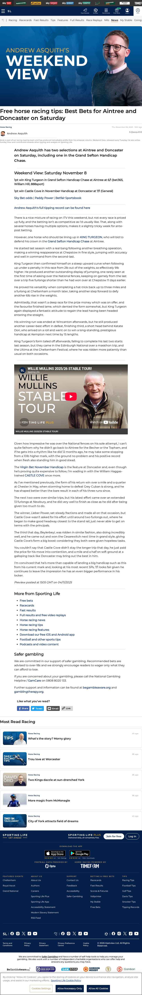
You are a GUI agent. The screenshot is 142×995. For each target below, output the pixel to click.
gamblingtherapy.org (28, 691)
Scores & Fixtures (99, 891)
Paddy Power (44, 198)
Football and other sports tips (40, 639)
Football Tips (129, 885)
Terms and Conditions (7, 944)
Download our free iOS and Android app (47, 634)
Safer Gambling (75, 896)
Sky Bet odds (23, 198)
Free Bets (95, 907)
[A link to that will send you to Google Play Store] (82, 855)
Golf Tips (126, 891)
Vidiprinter (95, 896)
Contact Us (72, 880)
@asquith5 (136, 132)
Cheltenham (9, 880)
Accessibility (73, 891)
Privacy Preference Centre (66, 944)
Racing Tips (128, 880)
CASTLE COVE (34, 475)
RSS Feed (36, 918)
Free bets (26, 600)
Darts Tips (127, 896)
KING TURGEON (91, 237)
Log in (132, 836)
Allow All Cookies (98, 988)
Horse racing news (32, 620)
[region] (71, 984)
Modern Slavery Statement (45, 912)
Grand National (10, 891)
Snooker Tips (129, 901)
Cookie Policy (86, 944)
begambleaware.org (97, 687)
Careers (35, 891)
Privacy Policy (27, 944)
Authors (35, 885)
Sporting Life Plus (40, 896)
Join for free (113, 836)
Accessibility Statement (43, 907)
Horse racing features (34, 629)
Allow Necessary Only (69, 988)
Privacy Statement (43, 944)
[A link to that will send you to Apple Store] (55, 855)
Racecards (27, 605)
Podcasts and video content (39, 644)
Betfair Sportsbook (68, 198)
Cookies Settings (41, 988)
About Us (36, 880)
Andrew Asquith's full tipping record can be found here (52, 207)
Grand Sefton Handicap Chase (68, 241)
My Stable (95, 901)
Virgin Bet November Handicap (42, 467)
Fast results (28, 610)
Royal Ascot (9, 885)
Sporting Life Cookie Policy (66, 980)
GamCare (34, 680)
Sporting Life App (40, 901)
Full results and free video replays (43, 615)
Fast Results (96, 885)
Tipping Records (130, 907)
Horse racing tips (31, 625)
